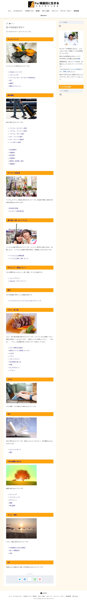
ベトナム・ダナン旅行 (16, 134)
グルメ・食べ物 (13, 310)
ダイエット (13, 500)
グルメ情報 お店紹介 (16, 347)
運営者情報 (76, 10)
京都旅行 (12, 152)
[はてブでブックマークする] (30, 579)
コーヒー (12, 370)
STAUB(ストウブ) (29, 10)
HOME (44, 593)
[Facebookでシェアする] (25, 579)
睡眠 (10, 503)
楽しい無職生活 (14, 550)
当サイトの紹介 (45, 10)
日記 (10, 553)
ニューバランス (14, 278)
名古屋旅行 (13, 149)
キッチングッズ (13, 39)
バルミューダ (13, 75)
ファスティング (14, 497)
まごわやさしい (14, 367)
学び (9, 414)
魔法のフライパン (15, 86)
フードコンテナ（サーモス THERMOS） (22, 77)
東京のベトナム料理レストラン (19, 350)
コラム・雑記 (12, 515)
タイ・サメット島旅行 (16, 139)
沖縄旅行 (12, 164)
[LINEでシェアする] (35, 579)
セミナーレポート (15, 449)
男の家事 (12, 505)
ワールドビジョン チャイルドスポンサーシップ (25, 300)
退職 (78, 58)
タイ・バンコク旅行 (16, 136)
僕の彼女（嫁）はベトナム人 (17, 220)
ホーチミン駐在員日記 (16, 211)
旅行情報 (11, 95)
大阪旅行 (12, 158)
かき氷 (11, 353)
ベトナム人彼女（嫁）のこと (18, 258)
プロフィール (55, 10)
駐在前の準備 (13, 208)
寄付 (9, 290)
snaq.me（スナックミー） (18, 281)
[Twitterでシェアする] (20, 579)
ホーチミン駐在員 (14, 173)
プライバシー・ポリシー (65, 10)
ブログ (10, 379)
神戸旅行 (12, 155)
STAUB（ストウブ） (16, 72)
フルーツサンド (14, 359)
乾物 (10, 364)
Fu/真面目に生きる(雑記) (17, 547)
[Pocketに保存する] (40, 579)
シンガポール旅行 (15, 142)
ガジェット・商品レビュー (17, 267)
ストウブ (73, 61)
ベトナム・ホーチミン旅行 (18, 128)
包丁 (10, 80)
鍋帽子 (11, 83)
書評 (10, 452)
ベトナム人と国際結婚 (16, 255)
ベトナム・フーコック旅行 (18, 131)
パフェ (11, 356)
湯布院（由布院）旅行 (16, 161)
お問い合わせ (43, 15)
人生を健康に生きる (14, 461)
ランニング (13, 494)
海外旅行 (38, 10)
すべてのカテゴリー (18, 10)
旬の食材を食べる (15, 362)
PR (9, 562)
